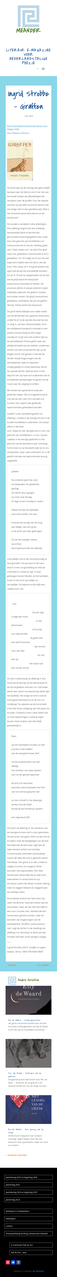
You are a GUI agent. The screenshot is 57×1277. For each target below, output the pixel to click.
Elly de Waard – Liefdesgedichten (24, 1020)
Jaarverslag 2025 (13, 1184)
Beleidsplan (11, 1218)
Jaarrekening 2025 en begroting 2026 (21, 1177)
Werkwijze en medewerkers (17, 1211)
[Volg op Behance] (13, 1262)
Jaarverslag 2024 (13, 1199)
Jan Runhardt (38, 1271)
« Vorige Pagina (16, 1155)
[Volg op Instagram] (8, 1262)
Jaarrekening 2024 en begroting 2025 (21, 1192)
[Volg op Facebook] (18, 1262)
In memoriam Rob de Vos (22, 1245)
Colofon (9, 1226)
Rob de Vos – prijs (18, 1252)
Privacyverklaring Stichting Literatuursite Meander (27, 1233)
